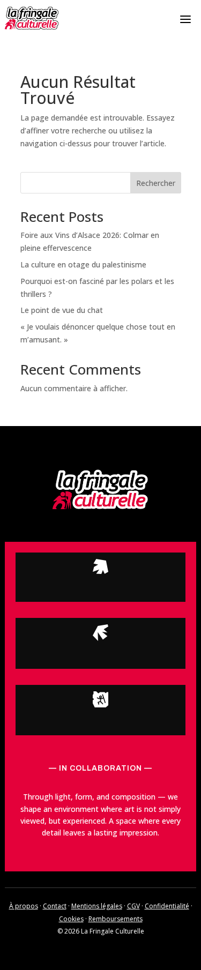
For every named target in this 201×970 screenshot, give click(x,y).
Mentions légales (96, 906)
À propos (23, 906)
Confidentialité (167, 906)
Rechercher (155, 183)
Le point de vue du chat (61, 310)
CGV (133, 906)
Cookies (71, 918)
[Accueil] (31, 17)
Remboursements (115, 918)
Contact (54, 906)
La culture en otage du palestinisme (83, 264)
